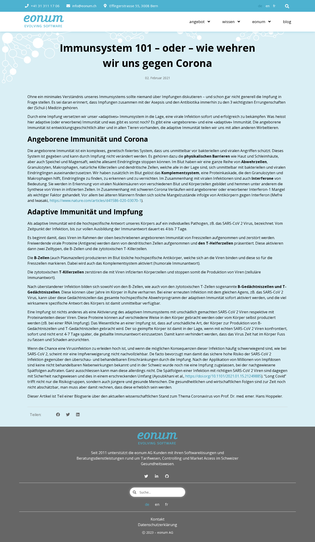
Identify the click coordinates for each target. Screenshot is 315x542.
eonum (258, 21)
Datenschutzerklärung (157, 524)
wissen (228, 21)
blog (287, 21)
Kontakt (157, 519)
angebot (197, 21)
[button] (287, 6)
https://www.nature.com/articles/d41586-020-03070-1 (95, 200)
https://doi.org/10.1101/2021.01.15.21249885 (223, 376)
